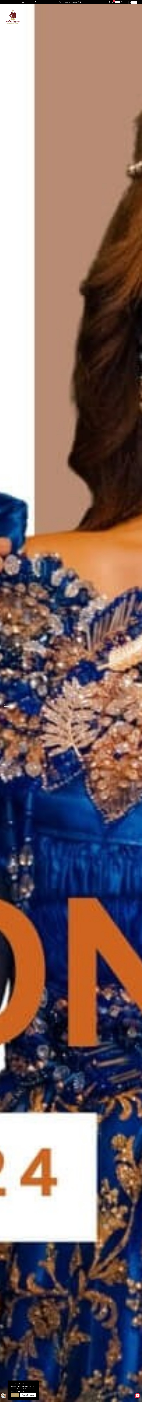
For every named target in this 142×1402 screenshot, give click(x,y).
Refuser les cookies (28, 1395)
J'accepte (15, 1395)
